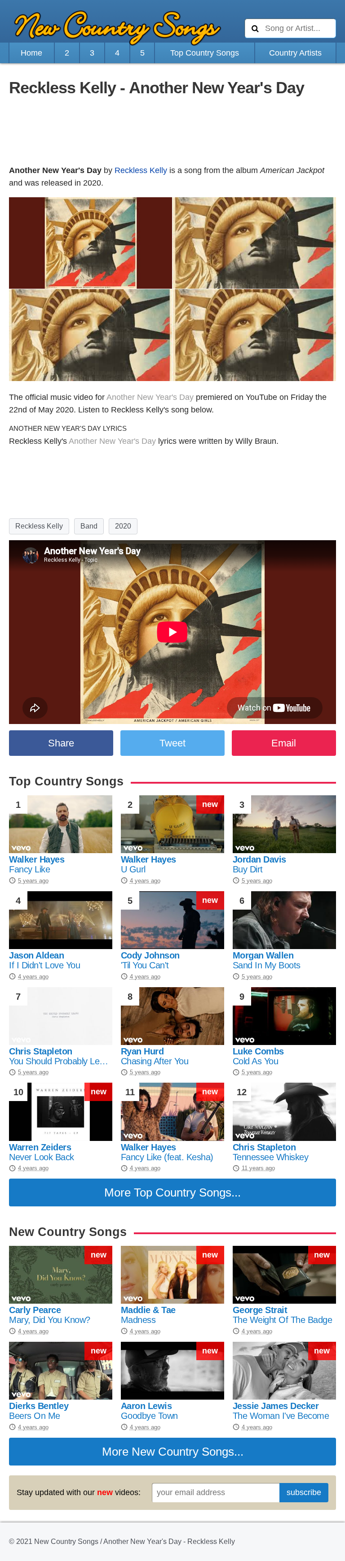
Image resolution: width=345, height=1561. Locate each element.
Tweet (172, 743)
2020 (123, 526)
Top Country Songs (204, 52)
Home (31, 52)
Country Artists (295, 52)
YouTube (261, 397)
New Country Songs (183, 1451)
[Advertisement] (172, 132)
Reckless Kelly (141, 170)
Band (88, 526)
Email (283, 743)
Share (61, 743)
